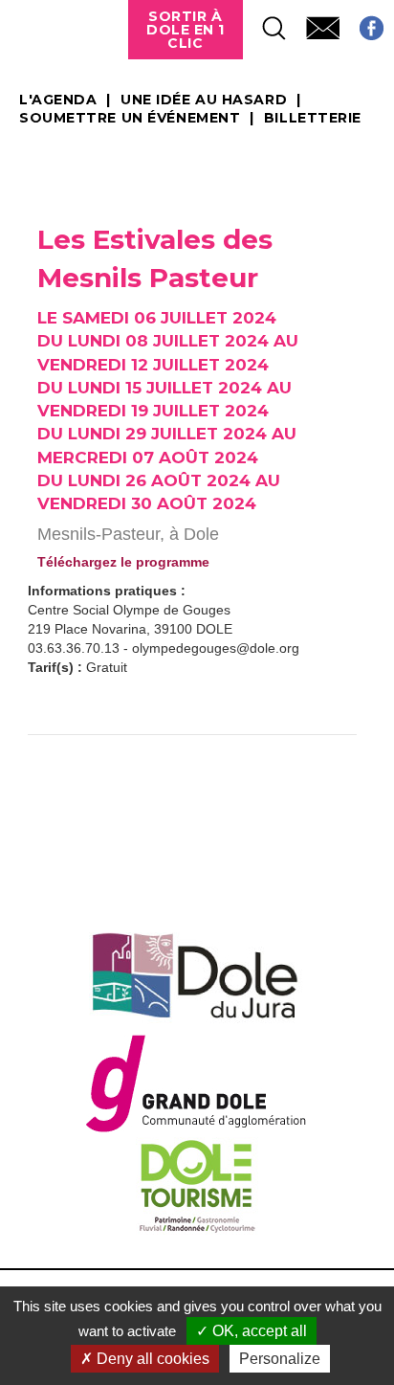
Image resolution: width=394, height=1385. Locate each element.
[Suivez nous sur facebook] (361, 22)
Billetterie (312, 118)
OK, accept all (257, 1331)
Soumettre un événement (129, 118)
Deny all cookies (151, 1359)
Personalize (279, 1359)
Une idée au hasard (203, 100)
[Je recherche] (265, 22)
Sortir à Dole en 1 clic (185, 30)
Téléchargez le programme (123, 562)
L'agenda (58, 100)
